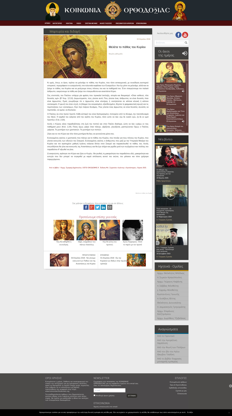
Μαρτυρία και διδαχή (65, 31)
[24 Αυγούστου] (161, 128)
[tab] (171, 273)
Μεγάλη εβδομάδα (116, 54)
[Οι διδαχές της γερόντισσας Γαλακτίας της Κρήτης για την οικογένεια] (171, 156)
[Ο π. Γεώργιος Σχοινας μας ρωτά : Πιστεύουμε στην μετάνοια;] (171, 234)
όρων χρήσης (109, 395)
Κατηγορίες (57, 23)
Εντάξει (190, 412)
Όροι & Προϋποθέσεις (178, 385)
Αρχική (47, 23)
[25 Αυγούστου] (161, 111)
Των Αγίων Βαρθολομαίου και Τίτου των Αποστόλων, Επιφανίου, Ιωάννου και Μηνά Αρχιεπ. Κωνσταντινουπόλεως (175, 114)
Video (78, 23)
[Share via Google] (91, 207)
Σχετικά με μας (91, 23)
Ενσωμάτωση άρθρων (125, 23)
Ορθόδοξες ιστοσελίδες (178, 388)
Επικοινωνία (141, 23)
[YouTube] (185, 35)
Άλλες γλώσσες (106, 23)
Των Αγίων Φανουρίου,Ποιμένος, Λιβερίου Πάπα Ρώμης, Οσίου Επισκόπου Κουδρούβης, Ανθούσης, (170, 87)
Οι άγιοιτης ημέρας (166, 53)
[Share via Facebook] (86, 207)
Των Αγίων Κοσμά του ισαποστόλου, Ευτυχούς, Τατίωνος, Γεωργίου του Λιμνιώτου (175, 129)
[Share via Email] (109, 207)
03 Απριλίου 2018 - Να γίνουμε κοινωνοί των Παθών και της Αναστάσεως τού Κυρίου (83, 261)
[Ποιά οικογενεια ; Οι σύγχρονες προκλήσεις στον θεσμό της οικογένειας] (171, 195)
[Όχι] (229, 412)
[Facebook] (178, 35)
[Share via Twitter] (97, 207)
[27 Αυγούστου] (170, 72)
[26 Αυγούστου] (161, 98)
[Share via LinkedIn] (103, 207)
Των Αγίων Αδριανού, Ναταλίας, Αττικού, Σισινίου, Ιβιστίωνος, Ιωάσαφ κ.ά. (174, 99)
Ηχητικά (69, 23)
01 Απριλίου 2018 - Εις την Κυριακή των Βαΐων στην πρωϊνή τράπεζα (113, 261)
